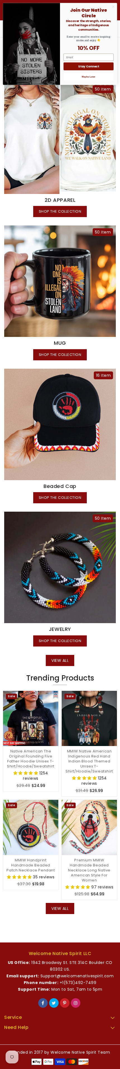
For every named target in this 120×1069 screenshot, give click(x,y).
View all (60, 660)
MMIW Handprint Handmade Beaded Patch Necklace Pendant (30, 865)
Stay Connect (88, 66)
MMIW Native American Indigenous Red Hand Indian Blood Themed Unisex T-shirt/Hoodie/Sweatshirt (89, 761)
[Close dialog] (113, 6)
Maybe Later (88, 77)
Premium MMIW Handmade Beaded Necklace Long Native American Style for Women (89, 870)
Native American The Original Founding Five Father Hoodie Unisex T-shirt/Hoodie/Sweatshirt (30, 759)
